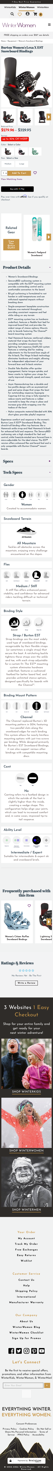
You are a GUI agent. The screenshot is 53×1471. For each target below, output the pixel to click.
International (26, 1297)
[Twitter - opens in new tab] (19, 1351)
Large (21, 164)
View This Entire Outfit (11, 244)
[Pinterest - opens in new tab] (34, 1351)
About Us (26, 1321)
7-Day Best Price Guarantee (26, 2)
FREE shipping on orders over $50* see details (26, 35)
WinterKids (10, 7)
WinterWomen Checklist (26, 1333)
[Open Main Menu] (44, 25)
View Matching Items (11, 179)
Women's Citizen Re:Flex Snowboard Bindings (17, 938)
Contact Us (26, 1280)
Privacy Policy (9, 1429)
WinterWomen (27, 7)
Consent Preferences (26, 1424)
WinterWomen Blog (26, 1327)
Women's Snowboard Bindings (30, 41)
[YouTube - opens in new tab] (42, 1351)
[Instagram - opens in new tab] (26, 1351)
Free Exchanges (26, 1250)
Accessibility (38, 1435)
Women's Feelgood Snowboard (36, 254)
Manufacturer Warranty (26, 1302)
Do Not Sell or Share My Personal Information (28, 1430)
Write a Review (26, 983)
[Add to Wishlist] (35, 173)
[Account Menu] (27, 14)
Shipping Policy (26, 1291)
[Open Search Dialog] (12, 14)
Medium (8, 164)
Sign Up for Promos (26, 1338)
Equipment (12, 41)
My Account (26, 1238)
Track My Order (26, 1244)
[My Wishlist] (19, 14)
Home (3, 41)
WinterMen (43, 7)
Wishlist (26, 1261)
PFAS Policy (23, 1435)
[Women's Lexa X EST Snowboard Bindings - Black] (8, 116)
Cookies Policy (27, 1429)
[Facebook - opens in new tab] (11, 1351)
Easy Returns (26, 1255)
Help (26, 1285)
